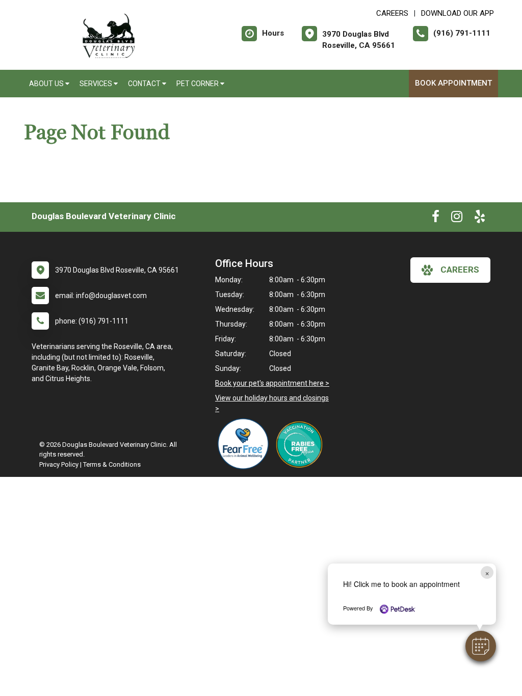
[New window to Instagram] (456, 219)
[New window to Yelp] (479, 219)
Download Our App (457, 13)
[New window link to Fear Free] (246, 443)
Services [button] (97, 83)
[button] (480, 646)
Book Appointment (453, 83)
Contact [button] (145, 83)
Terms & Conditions (112, 464)
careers (459, 269)
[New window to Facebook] (436, 219)
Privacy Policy (59, 464)
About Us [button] (47, 83)
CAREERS (392, 13)
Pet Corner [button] (198, 83)
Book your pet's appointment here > (272, 383)
